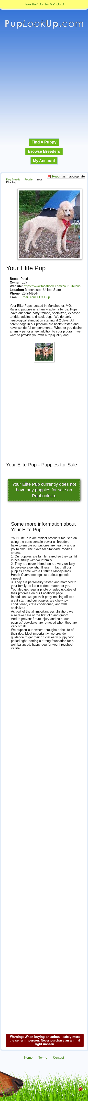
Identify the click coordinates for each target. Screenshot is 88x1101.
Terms (42, 1057)
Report (56, 176)
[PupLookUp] (44, 28)
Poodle (28, 179)
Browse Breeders (44, 151)
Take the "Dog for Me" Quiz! (44, 4)
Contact (58, 1057)
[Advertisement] (44, 84)
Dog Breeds (13, 179)
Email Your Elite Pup (35, 297)
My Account (44, 161)
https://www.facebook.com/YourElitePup (52, 286)
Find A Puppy (44, 142)
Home (28, 1057)
